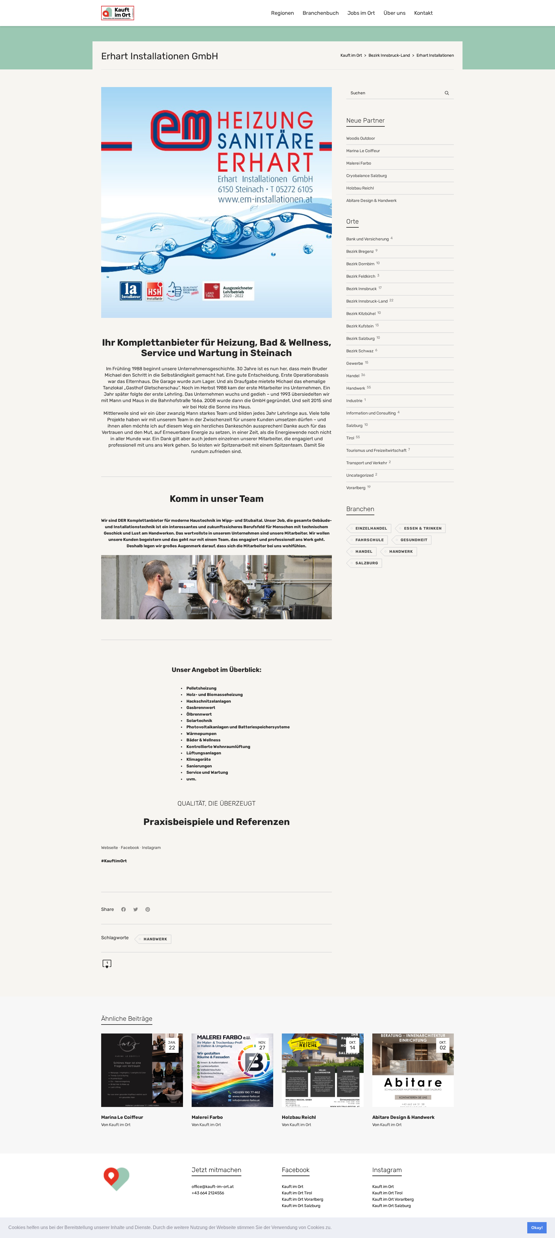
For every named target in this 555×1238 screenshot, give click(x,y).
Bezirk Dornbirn (363, 263)
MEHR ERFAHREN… (216, 587)
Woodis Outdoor (360, 138)
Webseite (109, 847)
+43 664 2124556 (208, 1193)
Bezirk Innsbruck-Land (369, 301)
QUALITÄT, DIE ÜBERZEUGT (216, 803)
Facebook (130, 847)
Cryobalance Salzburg (366, 175)
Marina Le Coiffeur (363, 150)
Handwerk (155, 939)
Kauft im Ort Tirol (297, 1193)
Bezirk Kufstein (362, 326)
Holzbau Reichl (360, 188)
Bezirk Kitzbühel (363, 313)
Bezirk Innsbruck (364, 288)
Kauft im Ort (119, 1124)
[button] (333, 1228)
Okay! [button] (537, 1227)
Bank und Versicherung (369, 239)
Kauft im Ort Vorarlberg (302, 1199)
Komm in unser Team (217, 498)
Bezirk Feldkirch (362, 276)
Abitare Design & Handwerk (371, 200)
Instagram (151, 847)
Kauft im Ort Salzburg (301, 1205)
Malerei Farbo (358, 163)
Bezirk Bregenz (362, 251)
